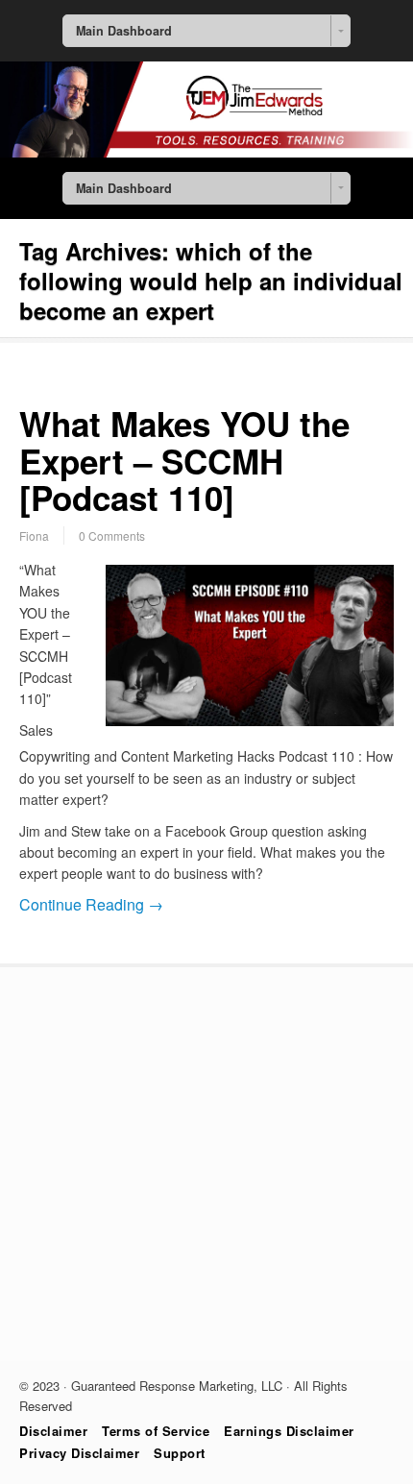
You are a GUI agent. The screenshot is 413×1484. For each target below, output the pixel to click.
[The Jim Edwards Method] (206, 151)
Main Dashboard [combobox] (124, 30)
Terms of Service (155, 1431)
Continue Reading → (91, 904)
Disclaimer (53, 1431)
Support (180, 1453)
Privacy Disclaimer (79, 1453)
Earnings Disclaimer (289, 1431)
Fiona (34, 535)
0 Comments (112, 535)
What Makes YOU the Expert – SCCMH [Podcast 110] (184, 461)
